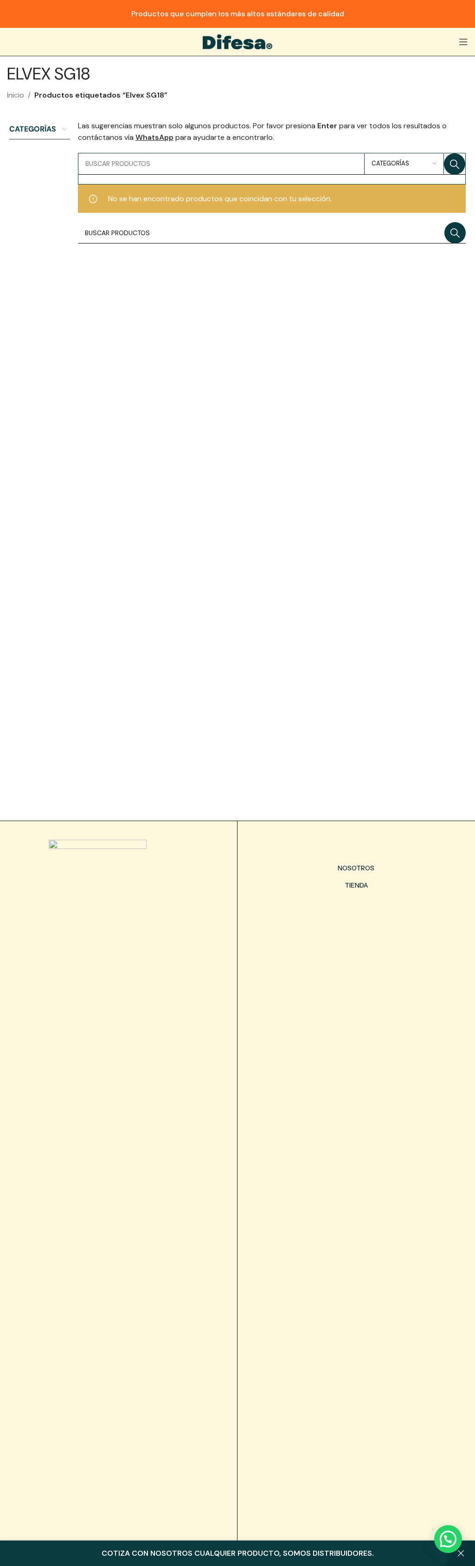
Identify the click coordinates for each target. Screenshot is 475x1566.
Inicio (15, 95)
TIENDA (356, 885)
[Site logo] (237, 41)
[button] (448, 1539)
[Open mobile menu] (463, 42)
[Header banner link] (237, 14)
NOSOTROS (356, 868)
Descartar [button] (461, 1553)
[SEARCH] (454, 164)
